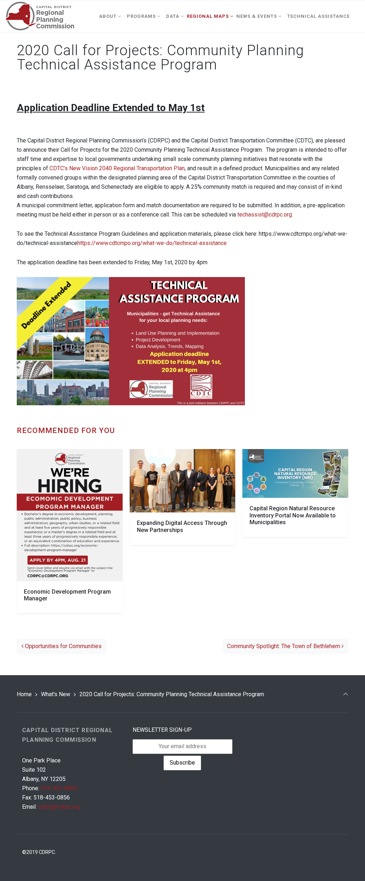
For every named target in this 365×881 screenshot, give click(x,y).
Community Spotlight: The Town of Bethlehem (284, 646)
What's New (55, 694)
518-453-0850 (59, 788)
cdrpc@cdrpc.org (59, 806)
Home (24, 694)
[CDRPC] (39, 16)
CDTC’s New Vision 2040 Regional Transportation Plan (117, 168)
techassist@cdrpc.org (264, 214)
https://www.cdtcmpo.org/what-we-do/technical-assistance (152, 243)
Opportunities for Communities (63, 646)
